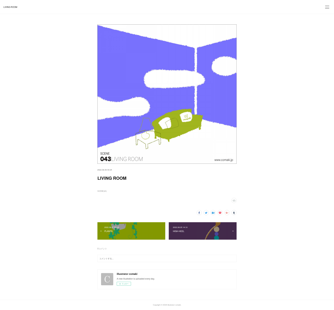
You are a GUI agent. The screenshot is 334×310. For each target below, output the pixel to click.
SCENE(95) (102, 191)
